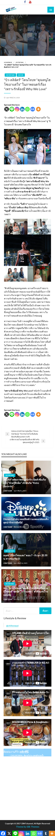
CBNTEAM (7, 491)
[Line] (11, 109)
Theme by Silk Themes (27, 826)
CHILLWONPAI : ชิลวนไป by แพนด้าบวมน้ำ (27, 755)
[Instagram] (17, 109)
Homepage (8, 62)
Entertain (19, 62)
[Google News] (32, 109)
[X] (6, 109)
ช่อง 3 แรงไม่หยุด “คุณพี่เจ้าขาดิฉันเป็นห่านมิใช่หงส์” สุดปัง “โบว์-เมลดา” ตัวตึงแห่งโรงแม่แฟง (25, 591)
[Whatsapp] (27, 109)
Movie (20, 75)
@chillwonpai (12, 625)
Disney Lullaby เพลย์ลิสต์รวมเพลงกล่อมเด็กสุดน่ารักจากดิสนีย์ (26, 521)
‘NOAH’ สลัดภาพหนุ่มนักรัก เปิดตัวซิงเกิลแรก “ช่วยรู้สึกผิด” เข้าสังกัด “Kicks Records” (24, 483)
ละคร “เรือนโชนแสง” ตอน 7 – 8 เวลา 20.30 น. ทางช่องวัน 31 (25, 557)
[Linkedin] (22, 109)
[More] (38, 109)
